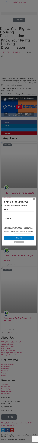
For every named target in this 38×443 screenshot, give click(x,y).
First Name (7, 218)
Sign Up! (19, 238)
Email (6, 209)
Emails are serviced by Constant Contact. (22, 232)
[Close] (34, 199)
